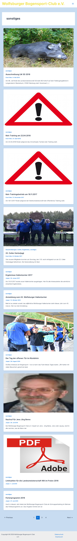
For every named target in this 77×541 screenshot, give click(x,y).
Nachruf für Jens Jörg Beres (18, 419)
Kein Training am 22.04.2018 (18, 135)
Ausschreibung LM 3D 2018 (18, 74)
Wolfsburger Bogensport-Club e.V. (33, 3)
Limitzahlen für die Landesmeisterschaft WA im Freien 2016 (32, 481)
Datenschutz (59, 534)
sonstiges (9, 71)
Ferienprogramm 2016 (15, 498)
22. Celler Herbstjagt (15, 253)
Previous (8, 517)
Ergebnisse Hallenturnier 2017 (19, 275)
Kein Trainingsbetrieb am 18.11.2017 (21, 194)
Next (70, 517)
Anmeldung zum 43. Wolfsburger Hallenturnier (26, 297)
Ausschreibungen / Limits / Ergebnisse (17, 249)
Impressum (59, 537)
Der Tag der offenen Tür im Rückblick (22, 358)
